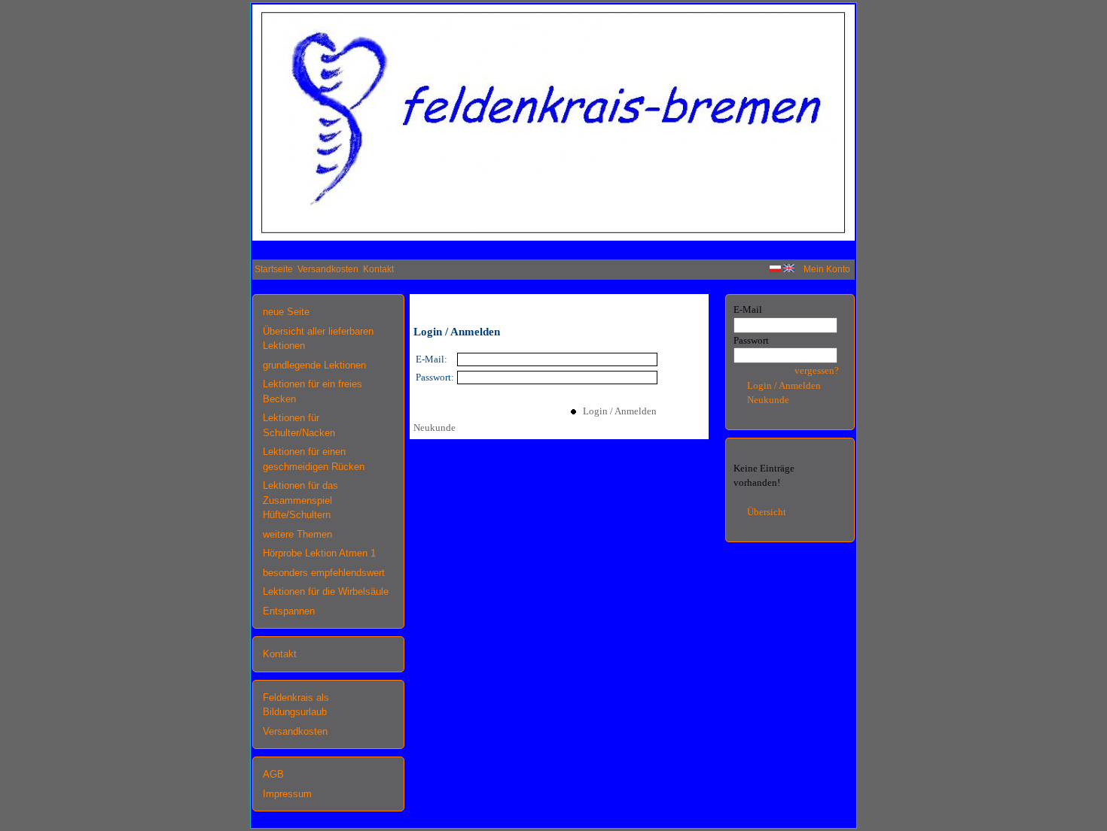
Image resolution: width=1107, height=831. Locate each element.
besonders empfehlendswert (324, 572)
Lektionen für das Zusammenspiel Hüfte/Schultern (300, 500)
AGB (273, 774)
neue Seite (286, 311)
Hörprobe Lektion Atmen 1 (319, 553)
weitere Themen (297, 534)
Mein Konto (827, 269)
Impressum (287, 793)
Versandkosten (327, 269)
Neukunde (434, 427)
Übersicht (766, 511)
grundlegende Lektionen (314, 365)
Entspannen (289, 611)
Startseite (274, 269)
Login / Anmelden (616, 411)
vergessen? (816, 370)
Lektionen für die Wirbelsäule (326, 591)
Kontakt (378, 269)
